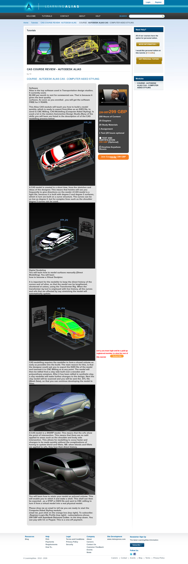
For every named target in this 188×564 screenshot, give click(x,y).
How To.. (49, 547)
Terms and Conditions (75, 539)
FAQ (47, 539)
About (81, 16)
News (89, 552)
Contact (124, 558)
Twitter (131, 554)
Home (26, 22)
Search (123, 16)
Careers (90, 541)
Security (69, 544)
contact (64, 16)
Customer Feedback (95, 547)
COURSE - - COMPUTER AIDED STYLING (147, 85)
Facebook (135, 554)
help (97, 16)
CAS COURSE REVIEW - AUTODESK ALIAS (58, 22)
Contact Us (91, 544)
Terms (147, 558)
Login (148, 2)
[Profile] (117, 357)
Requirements (51, 544)
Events (90, 549)
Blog (27, 539)
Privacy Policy (72, 541)
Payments (50, 541)
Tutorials (34, 22)
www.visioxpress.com (116, 539)
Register (158, 2)
